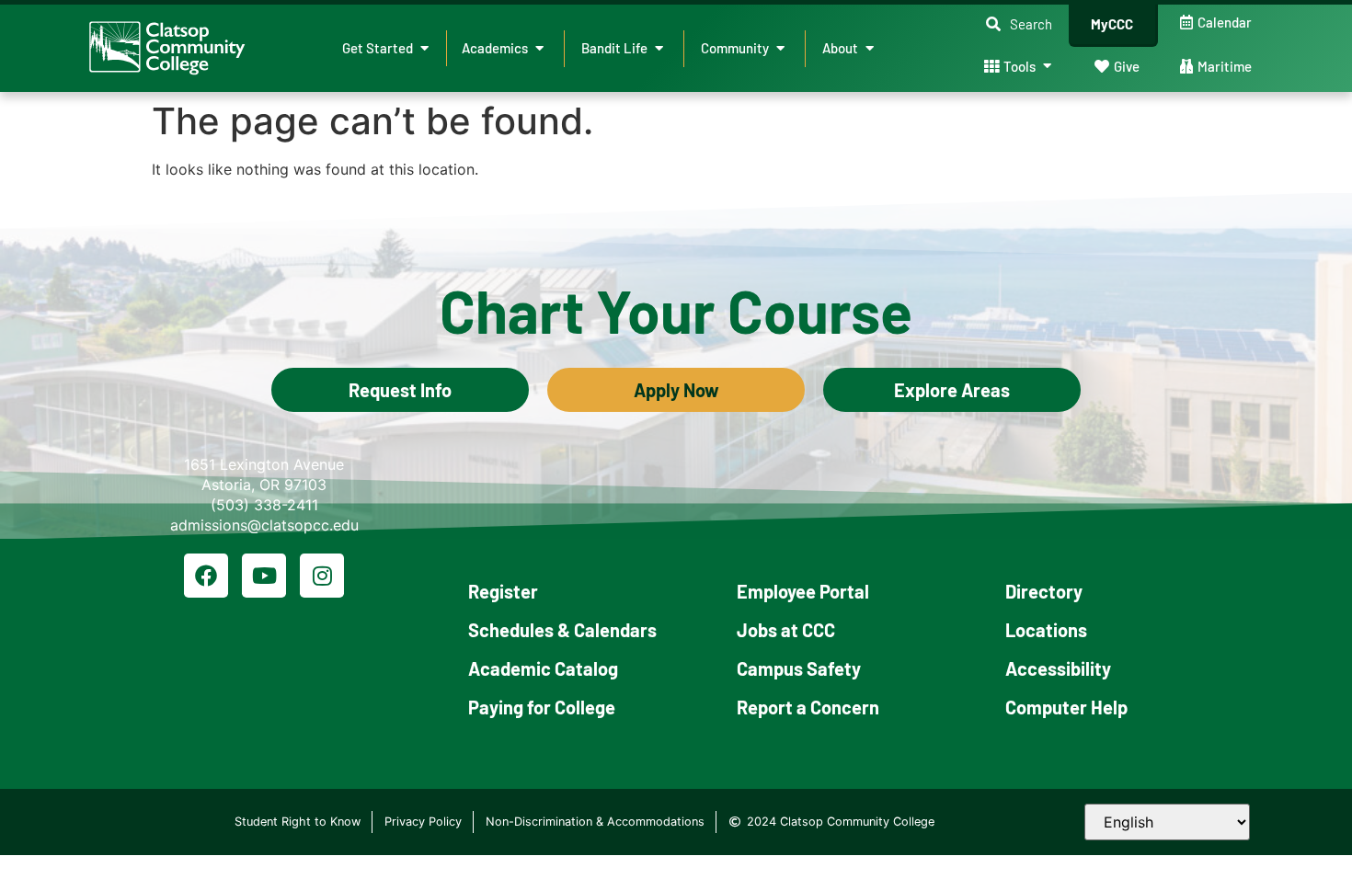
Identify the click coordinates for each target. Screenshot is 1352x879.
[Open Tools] (1047, 66)
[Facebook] (206, 576)
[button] (1019, 24)
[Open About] (870, 48)
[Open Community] (780, 48)
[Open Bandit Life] (659, 48)
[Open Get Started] (424, 48)
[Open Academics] (539, 48)
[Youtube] (264, 576)
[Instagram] (322, 576)
